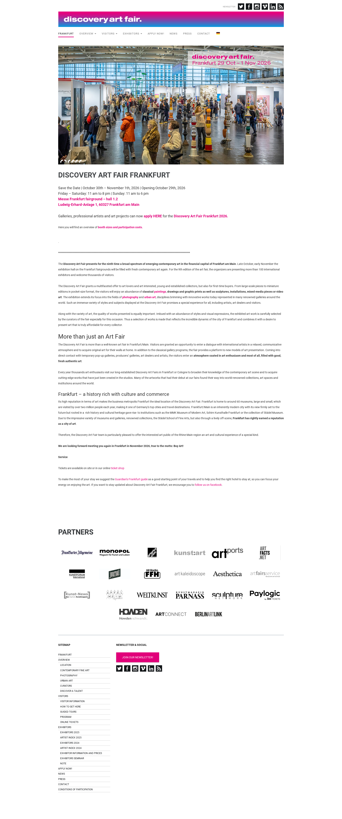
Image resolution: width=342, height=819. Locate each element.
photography (130, 297)
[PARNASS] (190, 595)
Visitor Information (72, 701)
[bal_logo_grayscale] (208, 614)
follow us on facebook (208, 484)
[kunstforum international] (77, 573)
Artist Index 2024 (71, 748)
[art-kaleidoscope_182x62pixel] (190, 573)
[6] (80, 161)
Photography (68, 675)
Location (65, 665)
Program (65, 717)
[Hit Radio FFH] (152, 573)
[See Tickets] (265, 595)
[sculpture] (227, 595)
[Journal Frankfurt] (114, 573)
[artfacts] (265, 552)
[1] (61, 161)
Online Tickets (69, 722)
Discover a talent (71, 691)
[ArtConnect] (171, 614)
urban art (150, 297)
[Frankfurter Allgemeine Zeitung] (77, 553)
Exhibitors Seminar (72, 758)
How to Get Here (70, 706)
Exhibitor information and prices (81, 753)
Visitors (108, 33)
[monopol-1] (114, 552)
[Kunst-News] (77, 595)
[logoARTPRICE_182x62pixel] (152, 552)
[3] (69, 161)
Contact (203, 33)
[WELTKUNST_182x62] (152, 595)
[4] (72, 161)
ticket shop (117, 468)
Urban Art (66, 680)
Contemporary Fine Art (74, 670)
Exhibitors (131, 33)
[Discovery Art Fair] (171, 19)
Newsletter (229, 7)
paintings (160, 291)
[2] (65, 161)
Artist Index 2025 (71, 737)
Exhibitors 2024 (69, 743)
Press (187, 33)
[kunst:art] (190, 552)
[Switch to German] (218, 34)
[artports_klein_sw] (227, 552)
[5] (76, 161)
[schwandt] (133, 614)
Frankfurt (66, 33)
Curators (66, 685)
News (174, 33)
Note (63, 763)
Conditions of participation (75, 789)
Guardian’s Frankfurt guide (131, 479)
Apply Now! (156, 33)
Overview (86, 33)
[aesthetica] (227, 574)
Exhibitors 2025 (69, 732)
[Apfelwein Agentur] (114, 595)
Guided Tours (68, 711)
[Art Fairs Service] (265, 574)
